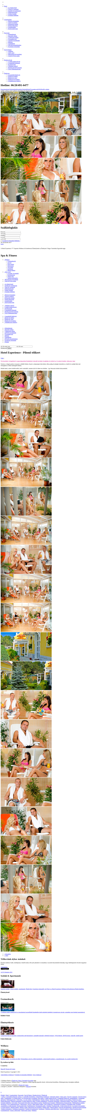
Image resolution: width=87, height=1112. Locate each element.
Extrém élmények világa (29, 1101)
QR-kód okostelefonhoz (14, 45)
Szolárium (10, 269)
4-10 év (3, 239)
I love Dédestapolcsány (14, 69)
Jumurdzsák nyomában (59, 1104)
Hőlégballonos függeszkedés (64, 1103)
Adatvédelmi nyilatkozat (7, 1075)
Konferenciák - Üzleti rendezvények (62, 1106)
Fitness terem (82, 1101)
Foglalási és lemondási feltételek (23, 1075)
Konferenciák (11, 64)
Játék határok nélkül (38, 1104)
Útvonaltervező (12, 39)
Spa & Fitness (8, 49)
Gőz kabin (10, 267)
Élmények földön (12, 76)
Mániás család (24, 1107)
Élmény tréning (45, 1100)
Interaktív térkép (12, 36)
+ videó (6, 955)
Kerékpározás (11, 275)
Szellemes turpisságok (19, 1109)
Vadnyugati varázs (26, 1110)
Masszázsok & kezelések (14, 54)
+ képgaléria (7, 954)
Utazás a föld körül (15, 1110)
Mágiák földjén (15, 1107)
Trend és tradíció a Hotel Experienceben (71, 1109)
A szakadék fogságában (28, 1096)
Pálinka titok (46, 1107)
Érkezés (3, 232)
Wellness (10, 51)
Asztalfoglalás (11, 27)
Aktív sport (10, 53)
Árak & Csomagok (13, 9)
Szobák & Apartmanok (14, 11)
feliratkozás (4, 348)
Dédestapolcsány (12, 12)
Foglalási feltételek (12, 15)
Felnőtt (2, 235)
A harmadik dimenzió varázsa (14, 1096)
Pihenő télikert (11, 270)
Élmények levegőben (13, 79)
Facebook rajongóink (13, 46)
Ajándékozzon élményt (14, 81)
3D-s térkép (46, 89)
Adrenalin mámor (55, 1096)
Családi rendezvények (13, 61)
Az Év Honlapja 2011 (6, 972)
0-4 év (2, 237)
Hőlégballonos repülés (78, 1103)
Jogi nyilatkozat (37, 1075)
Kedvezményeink (12, 28)
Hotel (5, 6)
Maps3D (3, 1069)
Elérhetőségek (11, 34)
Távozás (3, 233)
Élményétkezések (12, 25)
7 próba (3, 1096)
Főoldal (6, 342)
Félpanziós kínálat (12, 24)
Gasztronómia (8, 19)
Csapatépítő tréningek (13, 63)
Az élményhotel (12, 7)
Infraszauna (10, 266)
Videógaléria (12, 89)
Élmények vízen (12, 78)
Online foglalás (11, 14)
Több (2, 358)
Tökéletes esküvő (12, 66)
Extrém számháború (41, 1101)
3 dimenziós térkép (12, 37)
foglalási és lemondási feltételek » (11, 241)
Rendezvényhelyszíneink (14, 67)
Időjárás (10, 42)
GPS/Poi (40, 89)
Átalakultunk (8, 1098)
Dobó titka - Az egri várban (24, 1100)
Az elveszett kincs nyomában (30, 1098)
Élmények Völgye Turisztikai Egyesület (22, 1080)
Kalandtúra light (71, 1104)
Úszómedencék (11, 261)
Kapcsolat (6, 33)
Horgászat (3, 1104)
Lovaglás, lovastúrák (13, 273)
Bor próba (41, 1098)
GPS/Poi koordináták (13, 40)
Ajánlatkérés (11, 43)
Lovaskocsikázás (5, 1107)
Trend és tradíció (12, 22)
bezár (2, 244)
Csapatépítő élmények (13, 75)
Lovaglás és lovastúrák (78, 1106)
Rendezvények (8, 60)
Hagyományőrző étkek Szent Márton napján (30, 1103)
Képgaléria (19, 89)
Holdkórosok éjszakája (49, 1103)
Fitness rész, (10, 276)
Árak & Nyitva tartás (13, 56)
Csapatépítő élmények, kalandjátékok (67, 1098)
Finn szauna (10, 264)
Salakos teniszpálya (12, 278)
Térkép (24, 89)
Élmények (7, 73)
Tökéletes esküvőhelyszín (52, 1109)
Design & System (10, 1069)
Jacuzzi (9, 262)
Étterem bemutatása (13, 21)
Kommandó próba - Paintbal (43, 1106)
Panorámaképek (5, 89)
